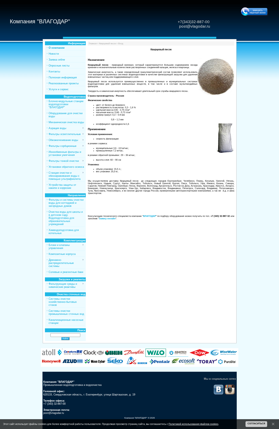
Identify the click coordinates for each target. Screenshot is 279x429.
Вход (120, 43)
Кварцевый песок (107, 43)
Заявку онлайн (107, 218)
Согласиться (256, 423)
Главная (93, 43)
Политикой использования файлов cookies (193, 424)
